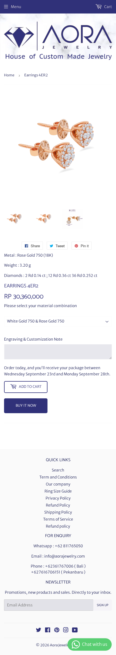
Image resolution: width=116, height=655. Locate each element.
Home (9, 75)
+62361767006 (59, 566)
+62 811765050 (69, 546)
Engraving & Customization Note (33, 339)
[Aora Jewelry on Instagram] (66, 630)
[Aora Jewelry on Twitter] (38, 630)
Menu (16, 6)
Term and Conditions (58, 477)
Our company (58, 484)
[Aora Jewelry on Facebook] (47, 630)
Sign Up (102, 605)
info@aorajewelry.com (64, 556)
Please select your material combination (40, 305)
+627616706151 (45, 572)
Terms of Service (58, 519)
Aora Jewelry (60, 645)
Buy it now (26, 406)
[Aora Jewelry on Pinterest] (57, 630)
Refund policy (58, 526)
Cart (107, 6)
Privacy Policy (58, 498)
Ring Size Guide (58, 491)
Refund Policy (58, 505)
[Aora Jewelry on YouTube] (75, 630)
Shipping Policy (58, 512)
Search (58, 470)
